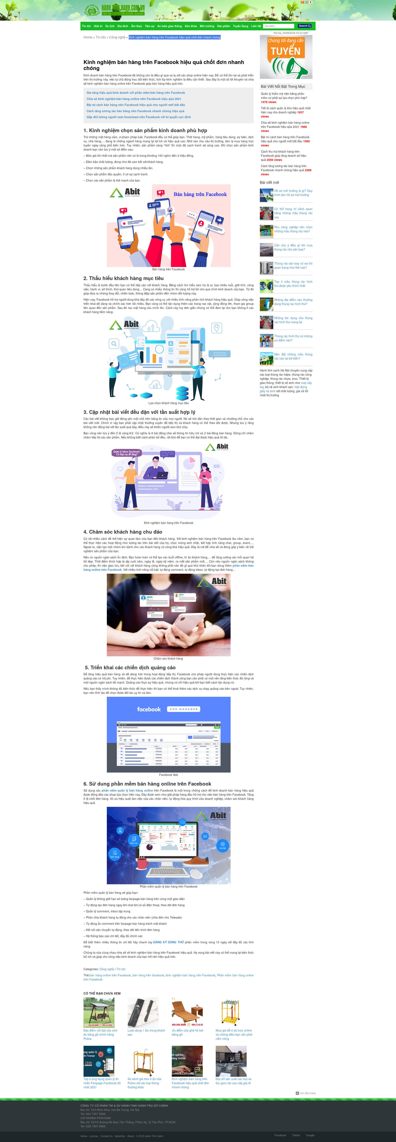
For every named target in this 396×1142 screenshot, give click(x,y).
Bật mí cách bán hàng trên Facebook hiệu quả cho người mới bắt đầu (136, 105)
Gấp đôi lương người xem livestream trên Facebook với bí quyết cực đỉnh (139, 117)
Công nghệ (117, 37)
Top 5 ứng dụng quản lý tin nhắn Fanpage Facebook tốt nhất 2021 (102, 1083)
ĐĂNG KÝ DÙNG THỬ (168, 942)
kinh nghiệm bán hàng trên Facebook (190, 975)
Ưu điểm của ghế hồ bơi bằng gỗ (187, 1032)
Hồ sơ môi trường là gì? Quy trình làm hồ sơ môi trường (293, 193)
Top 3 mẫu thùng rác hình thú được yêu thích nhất (293, 283)
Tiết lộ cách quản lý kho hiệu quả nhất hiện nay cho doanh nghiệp (286, 110)
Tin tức (101, 37)
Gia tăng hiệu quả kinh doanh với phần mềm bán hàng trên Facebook (136, 92)
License (93, 1136)
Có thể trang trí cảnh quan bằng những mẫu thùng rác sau (293, 213)
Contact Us (106, 1136)
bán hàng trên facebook (148, 975)
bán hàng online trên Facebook (110, 975)
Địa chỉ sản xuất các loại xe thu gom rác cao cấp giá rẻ (233, 1081)
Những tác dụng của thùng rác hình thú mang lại (293, 320)
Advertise (120, 1136)
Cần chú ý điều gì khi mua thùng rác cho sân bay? (293, 247)
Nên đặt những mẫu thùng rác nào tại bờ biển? (293, 356)
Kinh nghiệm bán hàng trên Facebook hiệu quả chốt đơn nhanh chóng (164, 65)
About (130, 1136)
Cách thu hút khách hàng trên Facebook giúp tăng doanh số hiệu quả (283, 155)
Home (88, 37)
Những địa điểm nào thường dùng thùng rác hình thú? (293, 302)
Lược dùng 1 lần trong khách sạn (146, 1032)
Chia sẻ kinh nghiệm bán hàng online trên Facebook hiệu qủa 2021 (134, 99)
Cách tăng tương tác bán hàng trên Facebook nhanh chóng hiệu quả (135, 111)
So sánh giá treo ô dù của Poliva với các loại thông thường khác (144, 1083)
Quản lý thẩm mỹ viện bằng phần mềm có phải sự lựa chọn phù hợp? (284, 95)
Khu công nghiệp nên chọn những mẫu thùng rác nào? (293, 229)
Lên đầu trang (308, 1093)
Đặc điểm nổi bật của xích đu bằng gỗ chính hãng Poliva (100, 1034)
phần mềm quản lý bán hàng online (127, 790)
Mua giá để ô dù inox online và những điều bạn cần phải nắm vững (234, 1034)
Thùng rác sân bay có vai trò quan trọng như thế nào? (293, 265)
